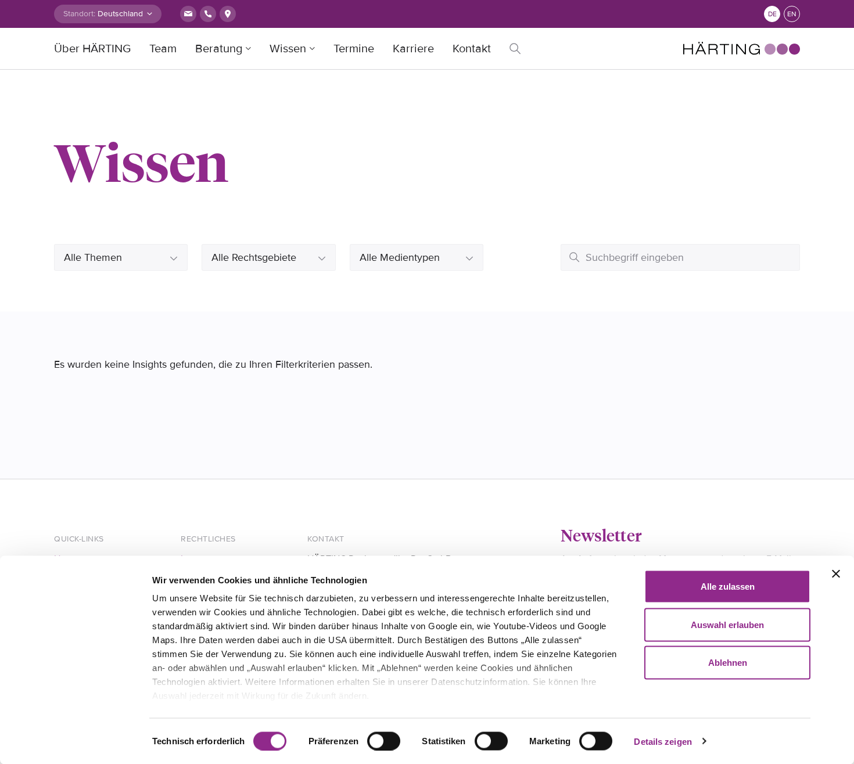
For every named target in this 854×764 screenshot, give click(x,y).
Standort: (79, 14)
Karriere (413, 49)
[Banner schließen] (836, 574)
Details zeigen (662, 741)
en (791, 14)
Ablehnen (727, 663)
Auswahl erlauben (727, 624)
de (772, 14)
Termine (353, 49)
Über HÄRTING (92, 49)
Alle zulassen (728, 586)
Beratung (218, 49)
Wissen (288, 49)
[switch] (383, 740)
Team (163, 49)
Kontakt (472, 49)
